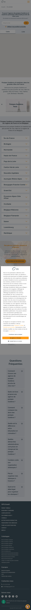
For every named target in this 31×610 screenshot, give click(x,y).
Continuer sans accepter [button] (15, 334)
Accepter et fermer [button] (15, 338)
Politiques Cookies (19, 325)
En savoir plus (12, 331)
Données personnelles (9, 327)
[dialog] (15, 305)
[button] (15, 341)
